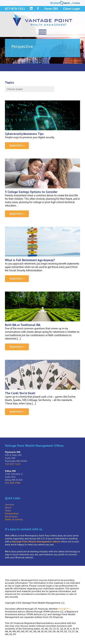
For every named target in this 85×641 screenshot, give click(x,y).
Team (8, 510)
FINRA (61, 608)
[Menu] (42, 32)
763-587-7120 (12, 463)
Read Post (16, 145)
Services (9, 504)
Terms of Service (14, 519)
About (8, 507)
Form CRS (51, 9)
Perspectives (12, 513)
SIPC (67, 608)
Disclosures (11, 516)
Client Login (71, 9)
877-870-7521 (15, 9)
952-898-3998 (12, 482)
